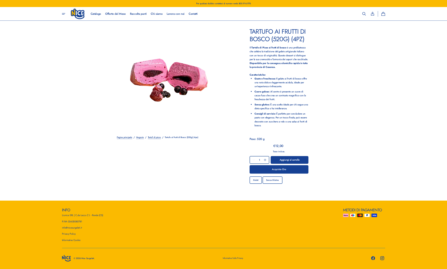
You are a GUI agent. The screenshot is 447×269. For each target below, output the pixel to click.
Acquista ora (279, 169)
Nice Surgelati (87, 258)
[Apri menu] (63, 14)
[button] (364, 14)
